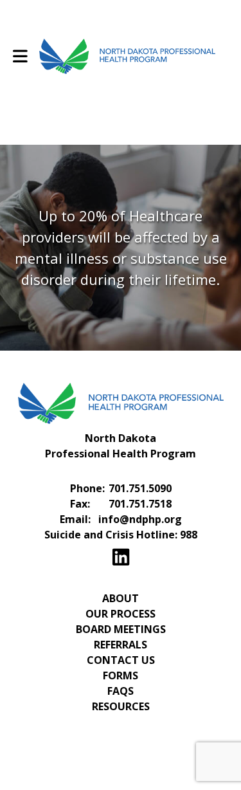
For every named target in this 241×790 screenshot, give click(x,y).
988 (188, 535)
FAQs (120, 691)
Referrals (120, 645)
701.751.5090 (140, 488)
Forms (120, 675)
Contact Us (121, 660)
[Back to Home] (127, 56)
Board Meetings (121, 629)
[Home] (16, 15)
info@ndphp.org (140, 519)
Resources (121, 706)
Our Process (120, 614)
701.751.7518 (140, 504)
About (120, 598)
